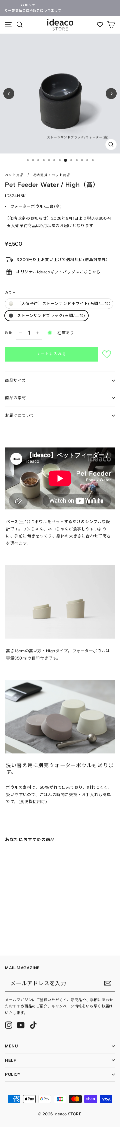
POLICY (13, 1074)
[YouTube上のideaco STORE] (21, 1025)
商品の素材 (15, 397)
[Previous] (8, 93)
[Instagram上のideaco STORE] (8, 1025)
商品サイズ (15, 380)
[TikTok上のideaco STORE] (33, 1025)
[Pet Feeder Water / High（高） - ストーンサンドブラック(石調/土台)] (14, 934)
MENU (11, 1045)
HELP (10, 1060)
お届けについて (19, 415)
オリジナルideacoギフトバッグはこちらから (58, 271)
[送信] (107, 983)
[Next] (111, 93)
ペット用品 (14, 175)
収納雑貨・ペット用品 (52, 175)
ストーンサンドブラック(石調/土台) (51, 315)
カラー (10, 292)
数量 (8, 333)
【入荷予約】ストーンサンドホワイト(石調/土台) (63, 303)
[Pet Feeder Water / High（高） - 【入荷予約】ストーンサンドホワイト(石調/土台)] (7, 934)
